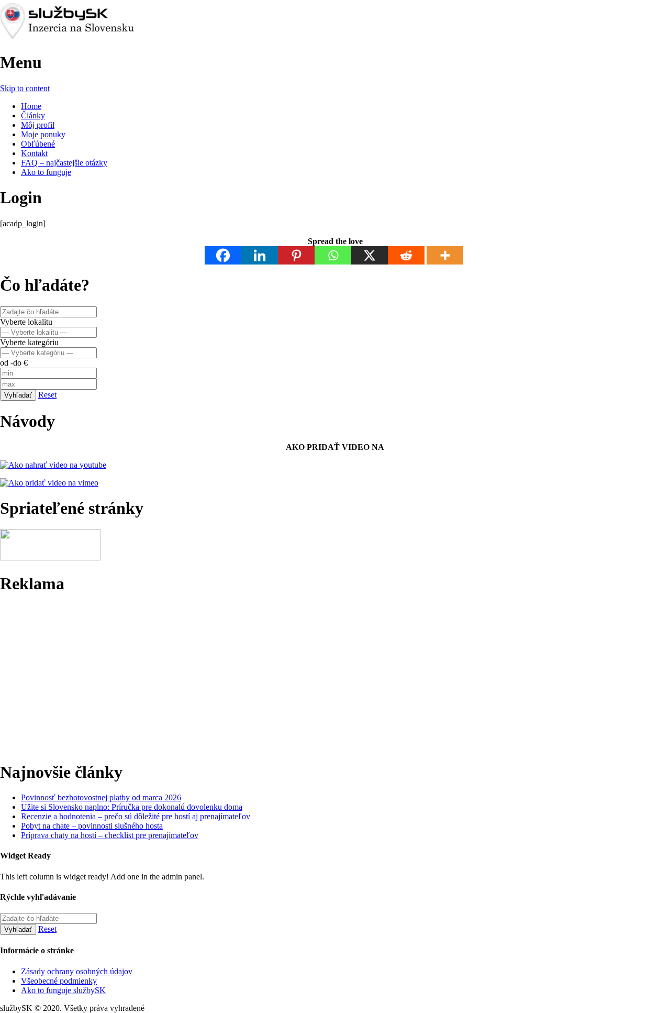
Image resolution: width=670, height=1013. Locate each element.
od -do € (14, 362)
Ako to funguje (46, 172)
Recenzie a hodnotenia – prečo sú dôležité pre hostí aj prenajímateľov (135, 816)
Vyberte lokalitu (26, 321)
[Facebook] (223, 255)
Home (31, 106)
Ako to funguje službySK (63, 990)
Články (33, 115)
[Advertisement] (314, 677)
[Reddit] (406, 255)
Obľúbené (38, 143)
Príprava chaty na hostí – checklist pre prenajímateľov (109, 835)
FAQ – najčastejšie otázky (64, 162)
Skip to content (25, 88)
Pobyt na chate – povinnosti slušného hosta (92, 825)
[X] (369, 255)
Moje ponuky (43, 134)
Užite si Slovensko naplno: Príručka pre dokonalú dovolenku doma (131, 806)
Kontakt (34, 153)
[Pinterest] (296, 255)
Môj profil (37, 124)
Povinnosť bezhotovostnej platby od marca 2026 (101, 797)
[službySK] (83, 36)
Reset (47, 394)
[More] (445, 255)
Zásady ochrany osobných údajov (76, 971)
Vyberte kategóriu (29, 342)
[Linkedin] (259, 255)
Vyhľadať (18, 395)
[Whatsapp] (333, 255)
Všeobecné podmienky (59, 980)
